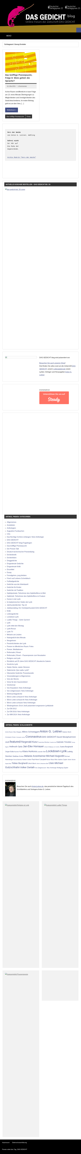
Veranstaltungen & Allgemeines (18, 676)
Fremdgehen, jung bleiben (17, 575)
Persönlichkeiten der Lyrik (16, 643)
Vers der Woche (13, 679)
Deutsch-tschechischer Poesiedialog (20, 552)
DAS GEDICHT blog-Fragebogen (19, 543)
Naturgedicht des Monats (16, 637)
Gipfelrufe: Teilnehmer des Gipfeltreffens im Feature (26, 596)
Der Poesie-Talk (13, 549)
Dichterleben (11, 558)
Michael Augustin (55, 756)
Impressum (6, 1142)
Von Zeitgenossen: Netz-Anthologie (20, 691)
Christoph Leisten (20, 737)
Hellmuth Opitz (16, 746)
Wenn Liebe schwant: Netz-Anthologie (21, 703)
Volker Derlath (27, 767)
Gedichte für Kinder (14, 587)
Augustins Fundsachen (15, 531)
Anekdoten (11, 525)
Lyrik (8, 623)
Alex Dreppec (17, 732)
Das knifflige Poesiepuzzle (15, 116)
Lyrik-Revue (11, 629)
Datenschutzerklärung (19, 1142)
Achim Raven (9, 732)
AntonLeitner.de (38, 786)
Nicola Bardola (17, 759)
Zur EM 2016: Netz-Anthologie (18, 711)
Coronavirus (34, 736)
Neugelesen (11, 640)
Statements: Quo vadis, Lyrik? (18, 670)
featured (15, 741)
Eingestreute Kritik (14, 566)
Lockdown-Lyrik (13, 617)
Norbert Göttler (26, 759)
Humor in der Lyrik (13, 599)
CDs (8, 534)
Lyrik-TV (10, 632)
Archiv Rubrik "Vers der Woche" (21, 157)
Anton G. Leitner (51, 731)
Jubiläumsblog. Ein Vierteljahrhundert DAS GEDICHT (27, 608)
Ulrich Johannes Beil (42, 763)
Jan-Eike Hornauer (33, 746)
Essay (29, 116)
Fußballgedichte (13, 581)
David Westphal (64, 737)
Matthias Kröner (18, 756)
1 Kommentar (22, 86)
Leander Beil (41, 751)
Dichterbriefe (11, 555)
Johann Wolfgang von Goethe (51, 746)
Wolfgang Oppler (62, 767)
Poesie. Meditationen (15, 649)
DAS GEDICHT (13, 540)
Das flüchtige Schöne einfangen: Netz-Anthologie (25, 537)
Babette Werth (66, 732)
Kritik (9, 611)
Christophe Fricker (10, 737)
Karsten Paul (18, 751)
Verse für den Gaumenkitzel (17, 682)
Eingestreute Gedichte (15, 563)
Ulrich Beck (32, 763)
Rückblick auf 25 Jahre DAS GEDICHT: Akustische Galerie (29, 661)
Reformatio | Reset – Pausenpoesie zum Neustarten (26, 655)
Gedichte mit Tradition (15, 590)
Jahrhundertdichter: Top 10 (17, 605)
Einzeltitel (10, 569)
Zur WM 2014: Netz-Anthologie (18, 714)
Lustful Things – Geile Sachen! (18, 620)
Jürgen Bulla (9, 751)
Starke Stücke (72, 759)
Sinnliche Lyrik (12, 664)
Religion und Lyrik (13, 658)
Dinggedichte (12, 561)
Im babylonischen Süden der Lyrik (19, 602)
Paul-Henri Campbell (39, 759)
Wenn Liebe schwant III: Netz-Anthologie (22, 700)
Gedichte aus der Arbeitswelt (17, 584)
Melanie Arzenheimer (35, 756)
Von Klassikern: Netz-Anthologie (19, 688)
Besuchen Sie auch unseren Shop (52, 363)
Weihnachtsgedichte (14, 694)
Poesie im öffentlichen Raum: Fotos (20, 646)
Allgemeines (11, 522)
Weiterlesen (11, 110)
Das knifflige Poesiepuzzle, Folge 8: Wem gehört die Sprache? (18, 78)
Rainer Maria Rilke (52, 759)
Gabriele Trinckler (63, 742)
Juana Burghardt (66, 747)
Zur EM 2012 (12, 709)
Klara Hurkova (29, 751)
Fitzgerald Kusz (29, 741)
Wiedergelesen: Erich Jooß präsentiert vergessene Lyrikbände (30, 706)
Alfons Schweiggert (30, 732)
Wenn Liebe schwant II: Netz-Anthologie (22, 697)
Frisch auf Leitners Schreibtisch (18, 578)
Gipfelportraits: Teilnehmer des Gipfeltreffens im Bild (26, 593)
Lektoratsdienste (59, 369)
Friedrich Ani (53, 742)
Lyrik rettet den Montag (15, 626)
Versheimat (11, 685)
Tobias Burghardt (20, 763)
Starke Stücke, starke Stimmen (18, 667)
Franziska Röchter (43, 742)
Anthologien (11, 528)
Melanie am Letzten (14, 635)
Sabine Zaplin (62, 759)
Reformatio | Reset (14, 652)
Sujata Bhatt (8, 763)
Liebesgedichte (12, 614)
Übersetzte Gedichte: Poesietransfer (20, 673)
